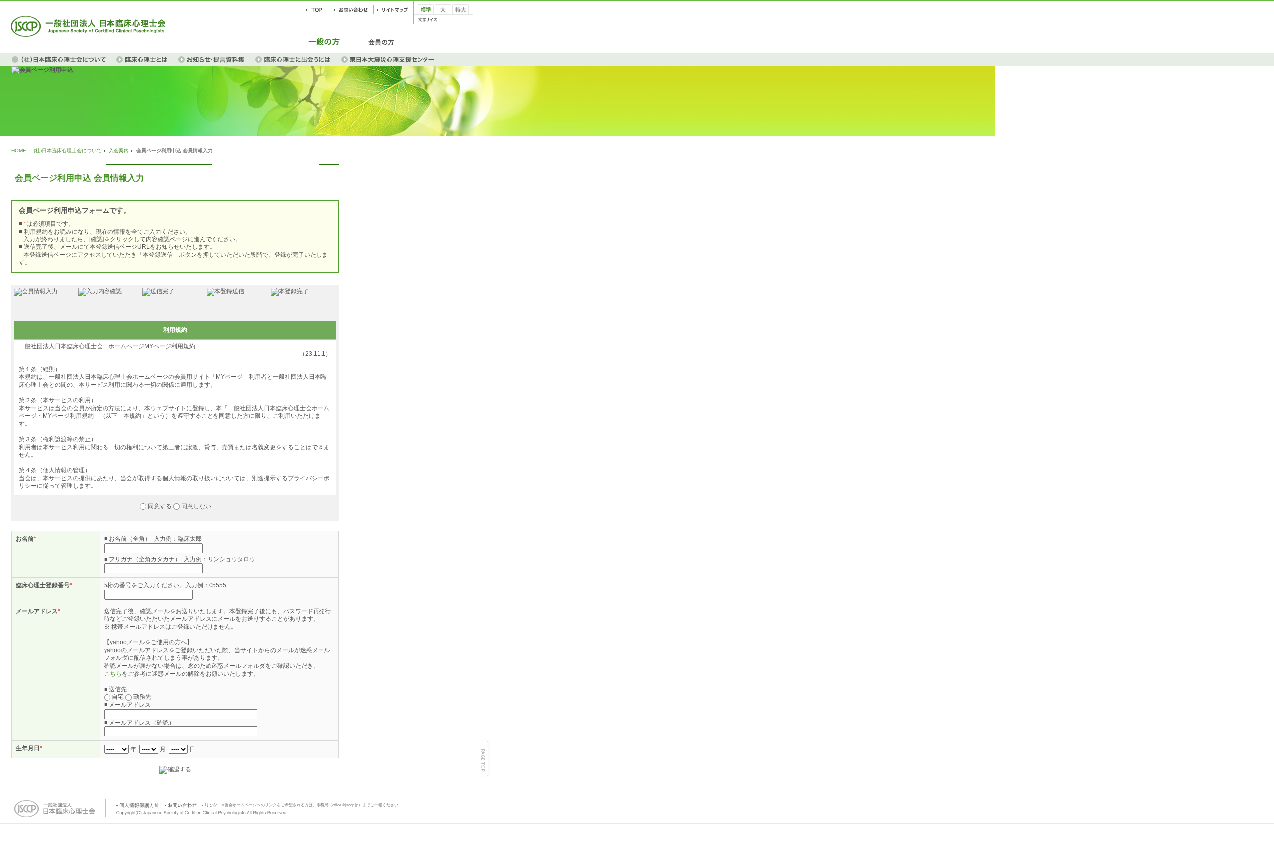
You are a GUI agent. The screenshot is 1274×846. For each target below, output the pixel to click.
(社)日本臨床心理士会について (68, 150)
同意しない (195, 506)
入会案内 (119, 150)
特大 (458, 17)
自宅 (117, 696)
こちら (113, 673)
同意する (159, 506)
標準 (423, 17)
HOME (18, 150)
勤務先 (141, 696)
